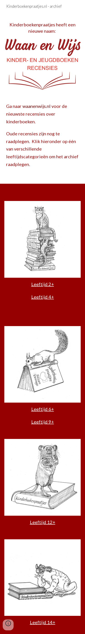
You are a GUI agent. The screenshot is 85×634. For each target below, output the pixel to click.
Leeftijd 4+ (42, 297)
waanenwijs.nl (36, 106)
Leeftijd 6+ (42, 409)
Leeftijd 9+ (42, 421)
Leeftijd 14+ (42, 622)
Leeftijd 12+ (42, 522)
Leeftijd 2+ (42, 284)
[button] (8, 624)
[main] (42, 27)
